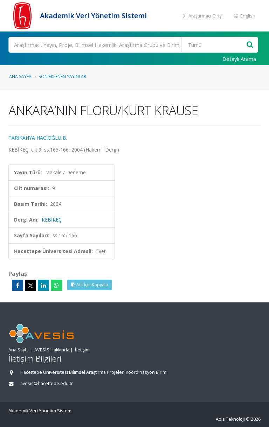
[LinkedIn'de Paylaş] (43, 285)
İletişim (82, 350)
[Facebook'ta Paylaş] (17, 285)
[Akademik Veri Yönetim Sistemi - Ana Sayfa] (23, 15)
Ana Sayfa (20, 76)
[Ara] (250, 45)
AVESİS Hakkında (51, 350)
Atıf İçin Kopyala (91, 285)
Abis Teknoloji (230, 419)
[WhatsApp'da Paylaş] (56, 285)
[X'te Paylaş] (30, 285)
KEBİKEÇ (52, 219)
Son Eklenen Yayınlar (62, 76)
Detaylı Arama (239, 58)
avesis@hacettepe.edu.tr (46, 383)
